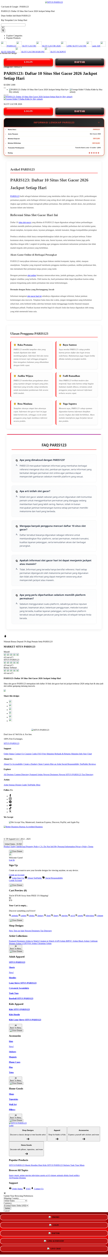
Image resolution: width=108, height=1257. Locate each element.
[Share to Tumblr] (10, 721)
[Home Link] (19, 1124)
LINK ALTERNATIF (55, 1240)
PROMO (55, 1217)
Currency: (8, 1203)
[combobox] (13, 25)
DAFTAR (79, 62)
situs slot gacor (25, 222)
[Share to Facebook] (10, 706)
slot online (32, 275)
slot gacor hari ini (34, 296)
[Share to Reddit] (10, 717)
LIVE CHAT (56, 1248)
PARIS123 (14, 196)
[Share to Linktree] (10, 710)
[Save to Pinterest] (10, 713)
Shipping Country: (11, 1198)
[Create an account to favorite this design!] (5, 87)
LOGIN (28, 62)
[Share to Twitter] (10, 702)
